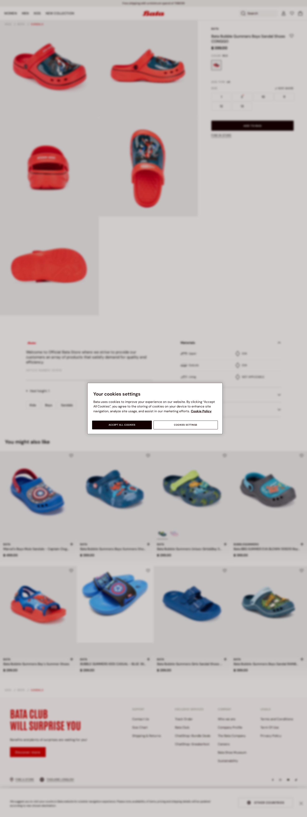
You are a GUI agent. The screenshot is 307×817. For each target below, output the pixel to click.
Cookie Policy (201, 411)
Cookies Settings (185, 424)
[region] (155, 408)
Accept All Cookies (122, 424)
